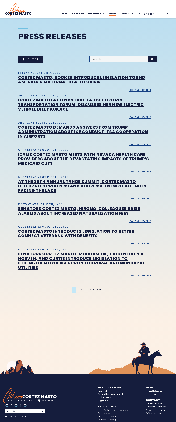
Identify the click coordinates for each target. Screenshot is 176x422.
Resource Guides (107, 416)
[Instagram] (16, 405)
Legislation (103, 400)
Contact (153, 400)
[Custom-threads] (20, 405)
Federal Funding (107, 420)
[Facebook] (7, 405)
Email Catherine (154, 403)
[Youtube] (25, 405)
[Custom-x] (11, 405)
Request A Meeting (156, 406)
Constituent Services (109, 413)
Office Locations (154, 413)
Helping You (107, 406)
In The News (152, 394)
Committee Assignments (111, 394)
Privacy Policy (15, 417)
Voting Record (105, 397)
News (150, 387)
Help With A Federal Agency (113, 410)
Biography (103, 391)
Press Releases (154, 391)
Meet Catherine (109, 387)
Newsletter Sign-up (156, 410)
